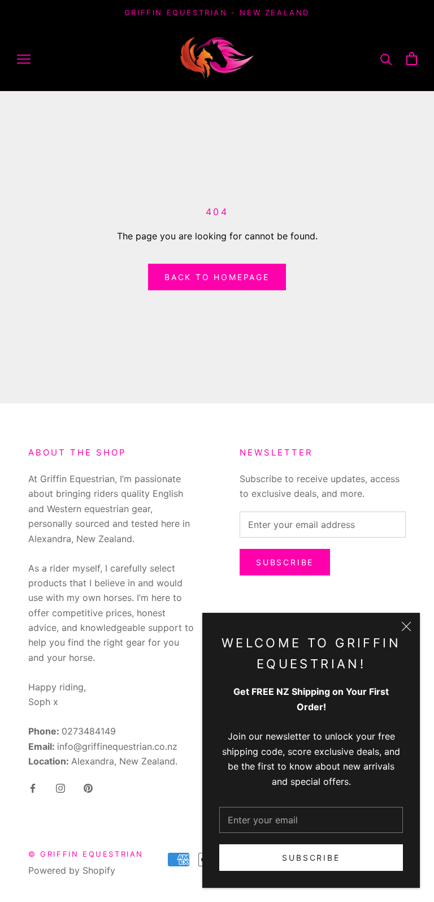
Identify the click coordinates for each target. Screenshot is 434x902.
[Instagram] (60, 787)
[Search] (386, 59)
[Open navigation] (24, 58)
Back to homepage (217, 277)
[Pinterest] (88, 787)
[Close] (406, 626)
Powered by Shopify (71, 870)
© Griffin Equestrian (86, 853)
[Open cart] (411, 58)
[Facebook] (32, 787)
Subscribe (311, 857)
